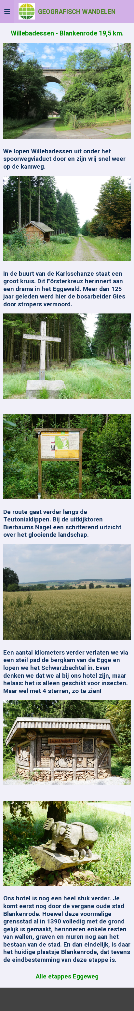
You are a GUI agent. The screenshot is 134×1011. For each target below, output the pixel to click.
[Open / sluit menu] (7, 11)
